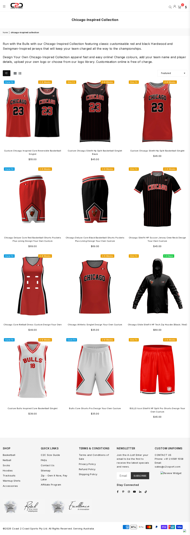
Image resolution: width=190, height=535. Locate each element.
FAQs (44, 460)
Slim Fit (71, 82)
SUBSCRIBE (140, 475)
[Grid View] (15, 73)
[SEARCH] (170, 6)
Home (5, 32)
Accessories (10, 485)
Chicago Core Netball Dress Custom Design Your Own (33, 324)
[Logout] (174, 6)
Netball (7, 460)
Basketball (9, 454)
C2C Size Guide (50, 454)
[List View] (20, 73)
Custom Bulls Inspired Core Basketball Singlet (32, 408)
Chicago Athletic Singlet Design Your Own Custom (95, 324)
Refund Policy (87, 469)
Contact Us (47, 465)
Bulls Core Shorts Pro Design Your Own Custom (95, 408)
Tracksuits (9, 475)
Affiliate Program (51, 484)
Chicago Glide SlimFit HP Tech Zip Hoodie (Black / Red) (157, 324)
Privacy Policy (87, 464)
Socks (6, 465)
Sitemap (45, 470)
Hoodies (8, 470)
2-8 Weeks (45, 82)
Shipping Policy (88, 474)
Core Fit (9, 82)
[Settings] (185, 6)
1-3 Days (168, 256)
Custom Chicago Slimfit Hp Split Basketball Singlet (157, 150)
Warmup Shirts (11, 480)
